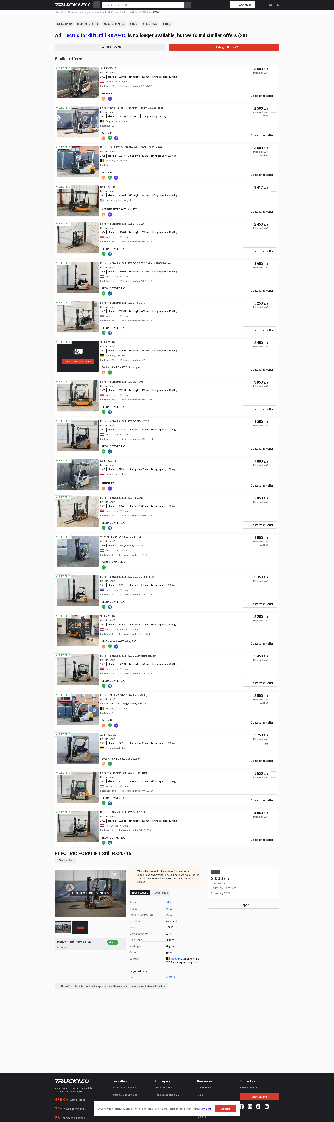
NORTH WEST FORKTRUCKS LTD (119, 209)
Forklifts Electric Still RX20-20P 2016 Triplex (128, 655)
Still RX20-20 (108, 734)
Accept (225, 1109)
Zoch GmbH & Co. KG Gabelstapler (121, 367)
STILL (133, 23)
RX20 (169, 908)
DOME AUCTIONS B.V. (113, 562)
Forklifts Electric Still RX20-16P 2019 (123, 773)
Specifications (140, 892)
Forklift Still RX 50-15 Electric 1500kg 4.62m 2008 (131, 108)
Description (161, 892)
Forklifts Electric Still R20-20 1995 (121, 382)
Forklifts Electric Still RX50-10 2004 (122, 224)
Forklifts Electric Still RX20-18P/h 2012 (124, 421)
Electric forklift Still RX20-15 (94, 35)
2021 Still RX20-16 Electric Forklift (122, 537)
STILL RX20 (64, 23)
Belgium (176, 958)
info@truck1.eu (249, 1087)
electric (170, 976)
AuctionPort (108, 133)
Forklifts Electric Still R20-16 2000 (121, 497)
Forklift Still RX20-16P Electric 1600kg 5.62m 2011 (132, 147)
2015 (169, 914)
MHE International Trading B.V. (119, 641)
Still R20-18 (107, 342)
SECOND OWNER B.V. (113, 249)
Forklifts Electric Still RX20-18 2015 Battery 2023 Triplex (135, 263)
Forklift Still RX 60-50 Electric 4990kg (123, 695)
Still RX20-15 (108, 461)
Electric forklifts (87, 23)
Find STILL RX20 (110, 47)
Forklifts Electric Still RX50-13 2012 (122, 812)
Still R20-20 (107, 187)
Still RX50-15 (108, 68)
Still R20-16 (107, 616)
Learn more (205, 1108)
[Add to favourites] (274, 70)
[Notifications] (215, 4)
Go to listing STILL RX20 (224, 47)
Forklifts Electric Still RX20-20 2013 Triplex (127, 576)
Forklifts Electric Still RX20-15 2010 (122, 303)
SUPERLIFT (108, 93)
